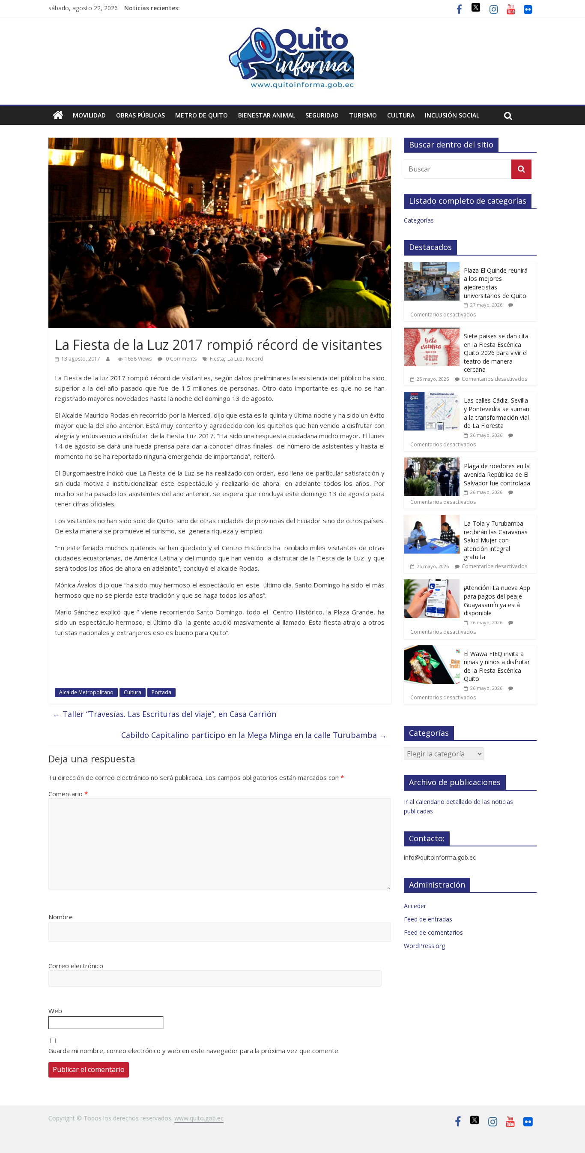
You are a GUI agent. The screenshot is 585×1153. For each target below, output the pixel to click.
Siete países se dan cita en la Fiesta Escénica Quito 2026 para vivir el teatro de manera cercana (496, 352)
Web (55, 1010)
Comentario (68, 793)
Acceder (415, 906)
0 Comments (180, 358)
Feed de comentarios (433, 932)
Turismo (363, 115)
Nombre (60, 916)
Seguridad (322, 115)
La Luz (234, 358)
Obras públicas (140, 115)
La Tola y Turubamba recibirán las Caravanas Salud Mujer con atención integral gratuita (496, 540)
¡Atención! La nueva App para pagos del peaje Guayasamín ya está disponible (497, 600)
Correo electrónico (75, 965)
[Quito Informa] (292, 31)
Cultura (401, 115)
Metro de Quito (201, 115)
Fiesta (217, 358)
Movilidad (89, 115)
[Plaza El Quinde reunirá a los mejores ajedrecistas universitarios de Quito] (432, 266)
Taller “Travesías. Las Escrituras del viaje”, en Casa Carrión (164, 714)
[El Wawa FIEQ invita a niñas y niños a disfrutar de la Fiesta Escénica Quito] (432, 650)
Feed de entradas (428, 919)
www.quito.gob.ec (199, 1118)
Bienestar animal (266, 115)
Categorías (419, 220)
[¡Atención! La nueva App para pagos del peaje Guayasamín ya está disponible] (432, 584)
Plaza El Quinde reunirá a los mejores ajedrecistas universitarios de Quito (496, 283)
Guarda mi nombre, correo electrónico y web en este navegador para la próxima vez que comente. (194, 1050)
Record (254, 358)
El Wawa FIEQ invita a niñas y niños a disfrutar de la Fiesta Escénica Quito (497, 666)
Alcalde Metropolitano (86, 692)
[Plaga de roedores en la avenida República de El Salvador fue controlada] (432, 462)
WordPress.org (424, 946)
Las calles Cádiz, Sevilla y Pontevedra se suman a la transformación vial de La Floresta (496, 413)
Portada (161, 692)
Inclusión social (452, 115)
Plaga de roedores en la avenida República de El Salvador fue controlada (497, 474)
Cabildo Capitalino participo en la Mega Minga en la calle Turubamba (254, 735)
